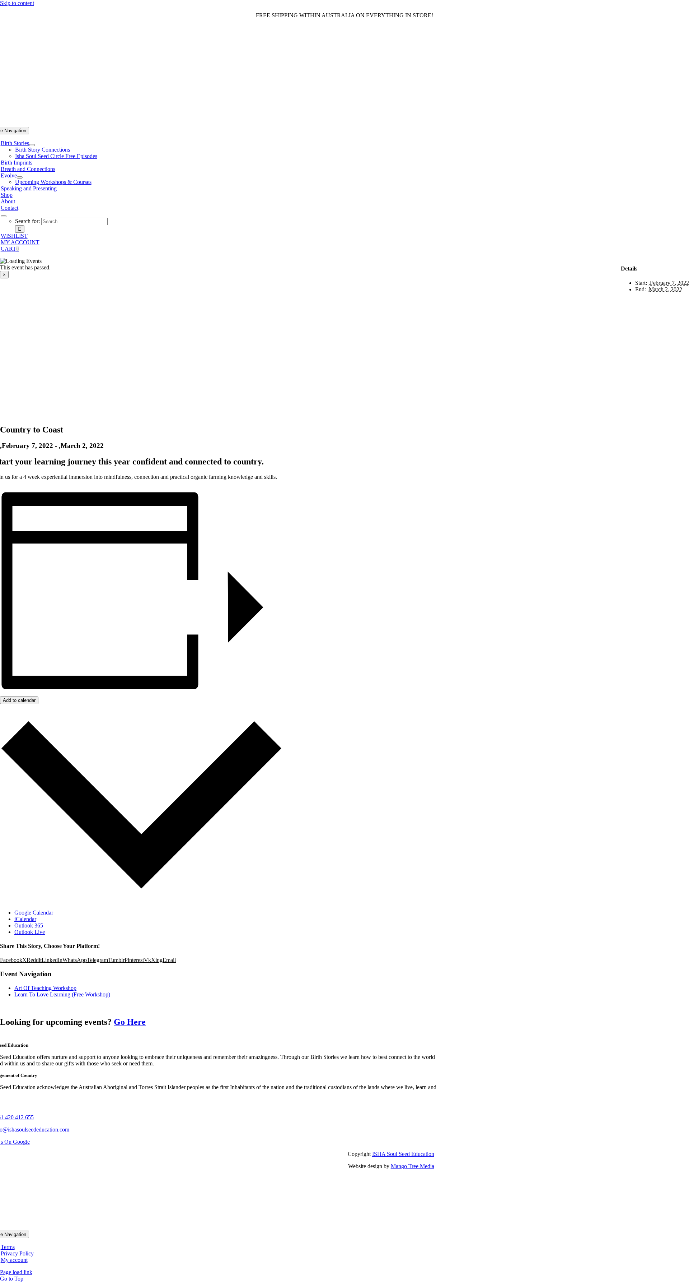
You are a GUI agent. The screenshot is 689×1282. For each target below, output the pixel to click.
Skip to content (17, 3)
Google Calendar (33, 913)
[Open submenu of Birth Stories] (32, 145)
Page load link (16, 1272)
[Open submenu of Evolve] (20, 177)
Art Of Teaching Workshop (45, 988)
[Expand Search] (3, 216)
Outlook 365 (28, 925)
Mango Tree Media (412, 1166)
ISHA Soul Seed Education (403, 1154)
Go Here (130, 1022)
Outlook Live (29, 932)
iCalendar (25, 919)
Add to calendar (19, 700)
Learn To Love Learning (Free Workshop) (62, 994)
